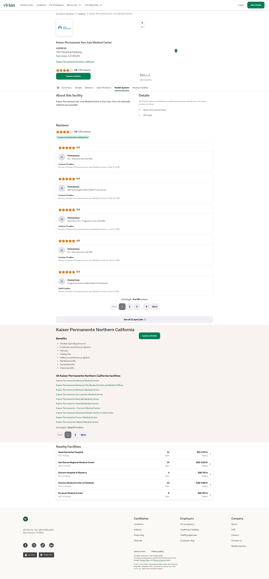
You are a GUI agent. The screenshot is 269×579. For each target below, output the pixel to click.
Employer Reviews (65, 13)
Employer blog (187, 540)
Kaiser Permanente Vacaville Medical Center (77, 403)
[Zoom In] (142, 23)
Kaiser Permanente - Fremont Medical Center (78, 408)
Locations (41, 5)
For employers (187, 524)
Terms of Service (159, 560)
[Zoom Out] (142, 27)
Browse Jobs (27, 5)
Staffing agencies (188, 535)
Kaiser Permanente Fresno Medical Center (77, 417)
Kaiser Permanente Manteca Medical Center (77, 380)
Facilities (81, 13)
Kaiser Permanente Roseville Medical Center (77, 399)
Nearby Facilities (140, 87)
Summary (67, 87)
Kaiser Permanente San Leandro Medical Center (79, 394)
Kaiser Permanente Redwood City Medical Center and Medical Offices (89, 385)
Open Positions (104, 87)
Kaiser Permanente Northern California (75, 61)
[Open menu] (58, 87)
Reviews (89, 87)
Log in (241, 5)
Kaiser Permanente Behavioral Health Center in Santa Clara (84, 412)
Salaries (138, 529)
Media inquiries (238, 546)
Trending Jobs (91, 5)
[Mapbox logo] (146, 80)
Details (78, 87)
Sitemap (138, 540)
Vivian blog (139, 535)
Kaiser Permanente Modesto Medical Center (77, 389)
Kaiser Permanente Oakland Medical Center (77, 422)
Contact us (236, 540)
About (234, 524)
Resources (72, 5)
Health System (122, 87)
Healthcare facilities (189, 529)
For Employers (56, 5)
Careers (235, 535)
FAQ (233, 529)
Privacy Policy (145, 560)
